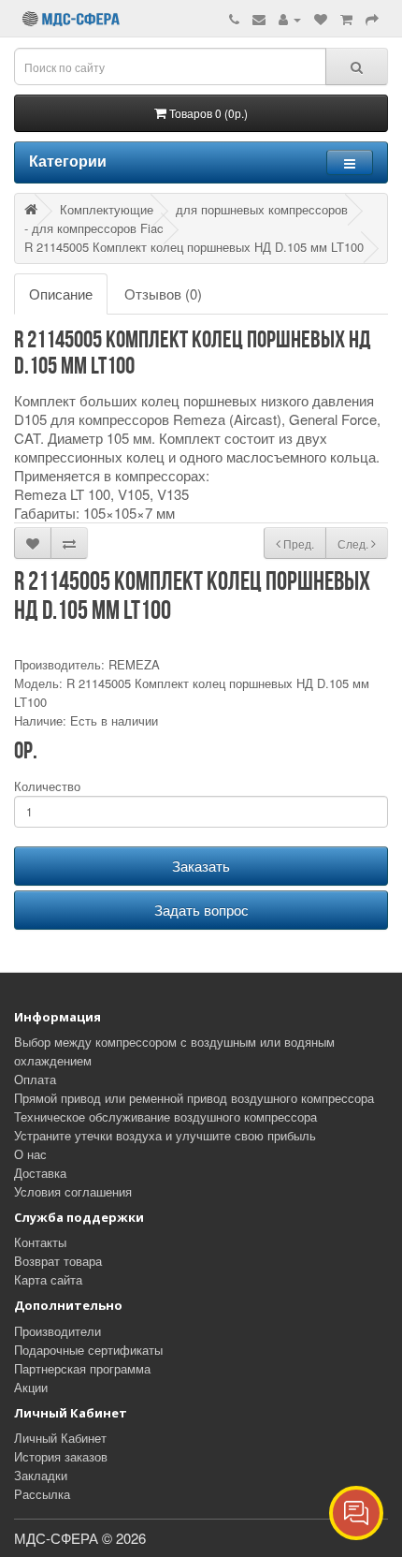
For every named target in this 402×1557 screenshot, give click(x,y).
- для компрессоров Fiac (94, 228)
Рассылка (42, 1494)
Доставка (40, 1173)
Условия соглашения (73, 1191)
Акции (31, 1387)
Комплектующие (106, 209)
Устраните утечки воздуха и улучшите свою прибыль (165, 1135)
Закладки (40, 1475)
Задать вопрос (201, 909)
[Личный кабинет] (290, 18)
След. (354, 543)
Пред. (297, 543)
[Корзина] (346, 18)
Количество (47, 786)
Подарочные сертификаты (88, 1350)
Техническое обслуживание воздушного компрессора (165, 1116)
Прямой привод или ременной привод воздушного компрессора (194, 1098)
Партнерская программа (82, 1368)
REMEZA (134, 664)
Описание (61, 293)
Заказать (201, 865)
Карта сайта (48, 1279)
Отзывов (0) (163, 293)
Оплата (35, 1079)
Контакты (40, 1242)
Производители (57, 1331)
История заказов (61, 1456)
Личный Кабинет (60, 1438)
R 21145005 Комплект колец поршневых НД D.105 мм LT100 (194, 247)
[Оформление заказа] (372, 18)
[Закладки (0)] (320, 18)
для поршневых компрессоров (262, 209)
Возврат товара (58, 1261)
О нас (30, 1154)
